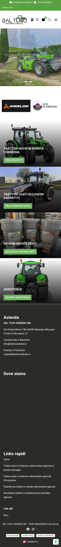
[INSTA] (33, 529)
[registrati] (38, 20)
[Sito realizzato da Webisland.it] (30, 541)
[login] (32, 20)
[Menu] (56, 19)
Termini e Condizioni (45, 535)
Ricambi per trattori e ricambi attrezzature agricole (29, 486)
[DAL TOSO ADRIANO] (14, 19)
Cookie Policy (27, 535)
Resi (6, 515)
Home (7, 459)
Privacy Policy (12, 535)
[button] (26, 82)
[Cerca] (49, 19)
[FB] (28, 529)
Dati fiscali (53, 524)
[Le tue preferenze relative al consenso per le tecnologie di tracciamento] (56, 542)
